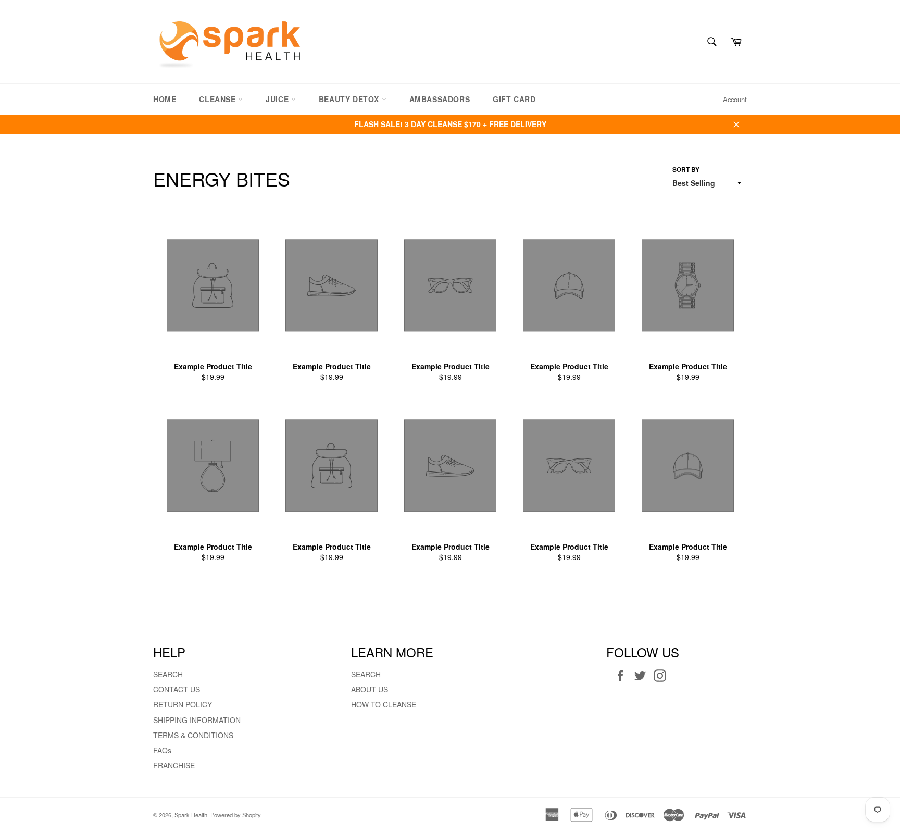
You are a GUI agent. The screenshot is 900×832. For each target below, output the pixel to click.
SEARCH (168, 674)
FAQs (162, 750)
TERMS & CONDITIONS (193, 735)
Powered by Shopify (235, 815)
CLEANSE (218, 99)
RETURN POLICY (182, 704)
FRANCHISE (174, 765)
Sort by (685, 170)
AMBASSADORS (439, 99)
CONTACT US (176, 689)
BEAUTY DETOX (350, 99)
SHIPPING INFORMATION (197, 720)
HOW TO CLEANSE (383, 704)
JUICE (278, 99)
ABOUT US (369, 689)
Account (735, 99)
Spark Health (190, 815)
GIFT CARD (514, 99)
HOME (164, 99)
